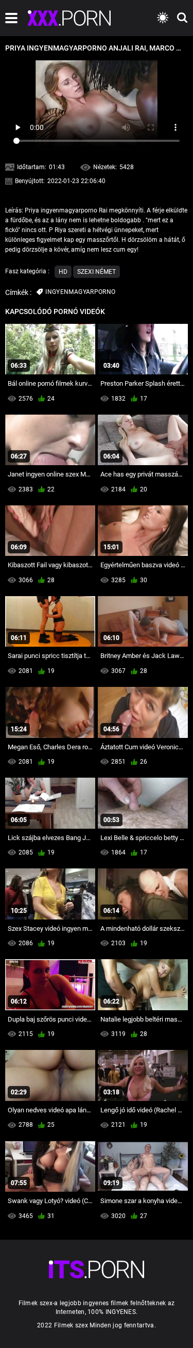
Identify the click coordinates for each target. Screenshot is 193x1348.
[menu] (11, 18)
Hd (63, 271)
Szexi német (96, 271)
